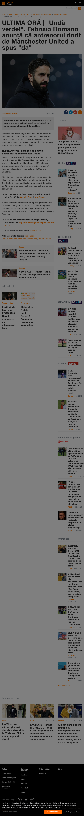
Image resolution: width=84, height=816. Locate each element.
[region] (42, 808)
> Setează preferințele (9, 811)
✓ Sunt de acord (52, 812)
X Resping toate (72, 812)
